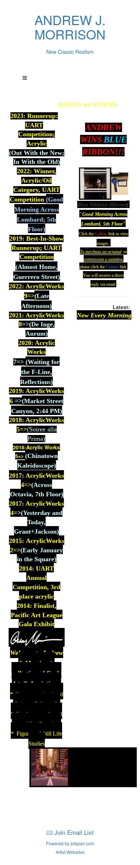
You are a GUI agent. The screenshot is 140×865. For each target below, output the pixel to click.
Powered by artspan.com (70, 843)
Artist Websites (70, 852)
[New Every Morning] (49, 766)
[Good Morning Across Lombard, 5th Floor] (95, 182)
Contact (112, 266)
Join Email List (74, 832)
